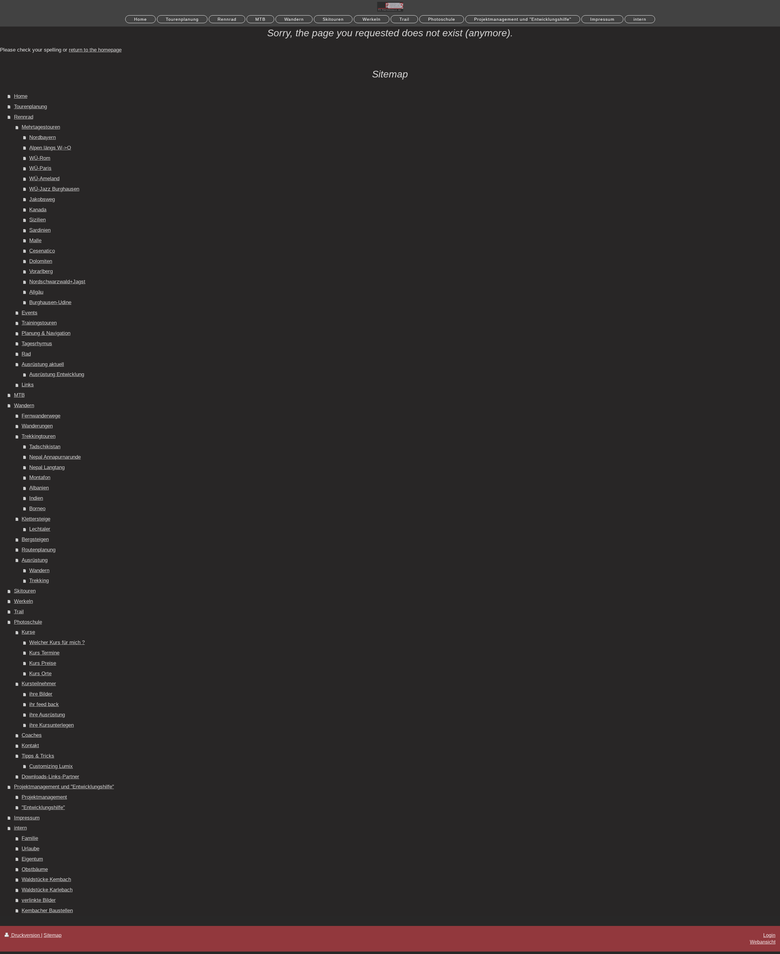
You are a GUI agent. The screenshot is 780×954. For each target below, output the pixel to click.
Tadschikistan (44, 447)
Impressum (27, 818)
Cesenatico (42, 251)
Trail (19, 612)
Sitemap (53, 935)
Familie (30, 838)
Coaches (32, 735)
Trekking (39, 580)
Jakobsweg (42, 199)
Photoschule (28, 622)
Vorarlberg (41, 271)
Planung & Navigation (46, 333)
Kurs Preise (42, 663)
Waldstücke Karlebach (47, 890)
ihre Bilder (40, 694)
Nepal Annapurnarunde (55, 457)
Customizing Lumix (51, 766)
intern (20, 828)
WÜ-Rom (39, 158)
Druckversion (25, 935)
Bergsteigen (35, 539)
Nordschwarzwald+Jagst (57, 282)
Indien (36, 498)
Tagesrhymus (37, 343)
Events (29, 313)
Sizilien (37, 220)
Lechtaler (39, 529)
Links (28, 385)
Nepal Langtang (47, 467)
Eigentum (32, 859)
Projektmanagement (44, 797)
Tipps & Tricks (38, 756)
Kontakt (30, 745)
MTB (19, 395)
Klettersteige (36, 519)
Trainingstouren (39, 323)
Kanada (37, 210)
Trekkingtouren (38, 436)
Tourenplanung (30, 106)
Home (20, 96)
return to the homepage (95, 50)
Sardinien (40, 230)
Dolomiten (40, 261)
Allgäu (36, 292)
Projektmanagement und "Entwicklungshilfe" (64, 787)
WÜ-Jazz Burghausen (54, 189)
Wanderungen (37, 426)
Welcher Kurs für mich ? (57, 642)
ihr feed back (44, 704)
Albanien (39, 488)
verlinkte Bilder (39, 900)
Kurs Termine (44, 653)
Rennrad (23, 117)
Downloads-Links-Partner (50, 777)
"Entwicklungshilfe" (43, 807)
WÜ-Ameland (44, 178)
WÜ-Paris (40, 168)
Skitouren (25, 591)
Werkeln (23, 601)
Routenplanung (38, 550)
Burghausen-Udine (50, 302)
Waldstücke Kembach (46, 879)
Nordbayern (42, 137)
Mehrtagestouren (41, 127)
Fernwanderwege (41, 416)
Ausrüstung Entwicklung (56, 374)
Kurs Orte (40, 673)
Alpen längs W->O (50, 148)
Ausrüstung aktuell (43, 364)
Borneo (37, 508)
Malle (35, 240)
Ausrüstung (35, 560)
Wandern (24, 405)
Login (769, 935)
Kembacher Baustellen (47, 910)
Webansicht (762, 942)
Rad (26, 354)
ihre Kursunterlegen (51, 725)
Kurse (28, 632)
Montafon (39, 477)
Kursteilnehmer (39, 684)
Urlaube (30, 849)
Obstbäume (35, 869)
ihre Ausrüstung (47, 715)
